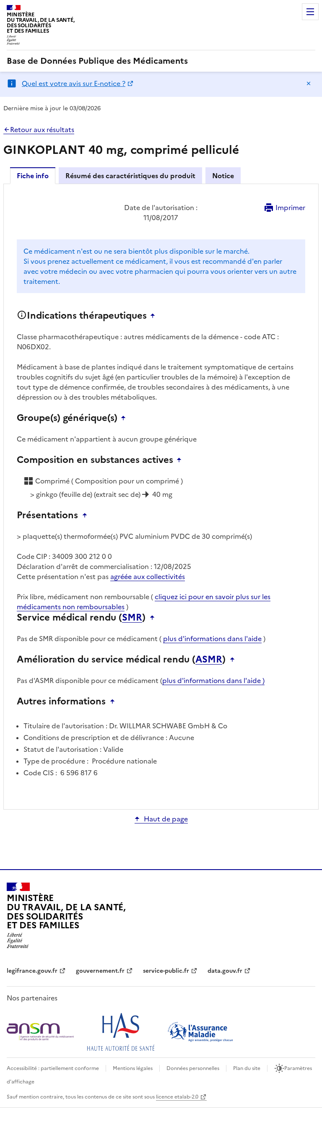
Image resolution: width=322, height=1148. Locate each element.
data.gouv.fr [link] (225, 970)
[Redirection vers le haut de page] (154, 316)
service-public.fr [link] (166, 970)
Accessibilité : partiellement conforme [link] (53, 1068)
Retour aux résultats (42, 130)
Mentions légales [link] (133, 1068)
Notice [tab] (223, 176)
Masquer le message (308, 83)
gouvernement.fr (100, 970)
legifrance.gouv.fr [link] (32, 970)
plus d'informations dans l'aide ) (213, 680)
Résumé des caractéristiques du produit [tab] (130, 176)
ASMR (208, 659)
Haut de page (166, 819)
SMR (132, 617)
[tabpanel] (161, 496)
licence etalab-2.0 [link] (177, 1097)
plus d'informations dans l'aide (212, 639)
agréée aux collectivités (147, 576)
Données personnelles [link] (192, 1068)
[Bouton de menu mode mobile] (310, 11)
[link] (97, 61)
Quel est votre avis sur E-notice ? (73, 83)
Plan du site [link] (246, 1068)
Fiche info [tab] (33, 176)
